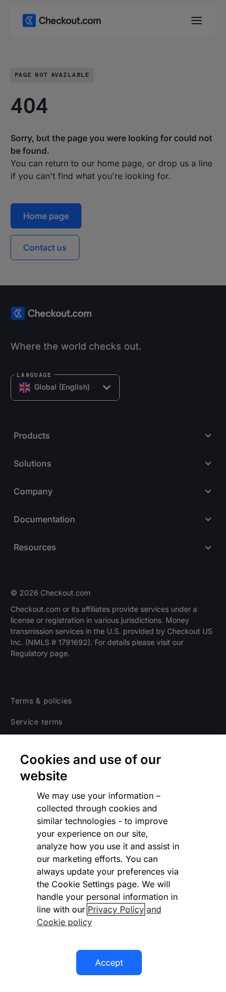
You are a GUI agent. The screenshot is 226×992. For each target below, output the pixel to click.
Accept (109, 962)
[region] (113, 863)
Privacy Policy (116, 909)
